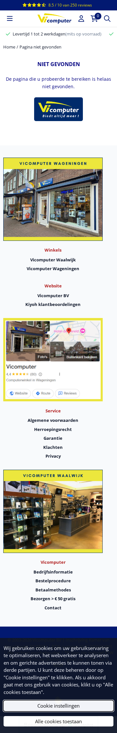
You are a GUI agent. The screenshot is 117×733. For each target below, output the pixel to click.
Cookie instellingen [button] (58, 705)
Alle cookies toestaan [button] (58, 721)
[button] (9, 18)
